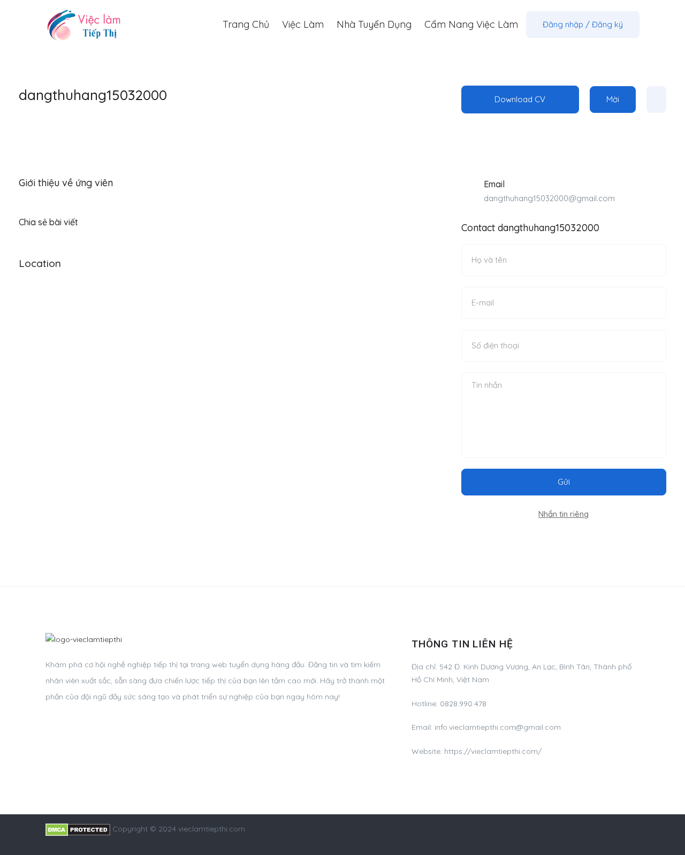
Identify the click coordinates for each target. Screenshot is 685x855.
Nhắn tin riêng (563, 514)
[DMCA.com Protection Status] (77, 829)
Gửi (564, 482)
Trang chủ (246, 24)
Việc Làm (303, 24)
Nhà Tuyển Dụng (374, 24)
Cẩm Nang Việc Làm (471, 24)
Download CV (519, 99)
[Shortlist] (656, 99)
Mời (612, 99)
